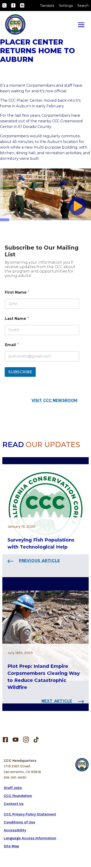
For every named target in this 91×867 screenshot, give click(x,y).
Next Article (57, 701)
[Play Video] (77, 206)
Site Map (11, 846)
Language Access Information (30, 838)
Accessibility (15, 830)
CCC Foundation (18, 795)
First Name (17, 292)
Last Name (17, 318)
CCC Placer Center (25, 100)
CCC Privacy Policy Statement (30, 814)
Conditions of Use (19, 822)
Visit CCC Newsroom (54, 400)
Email (12, 345)
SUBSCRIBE (20, 372)
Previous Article (39, 560)
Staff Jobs (13, 787)
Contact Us (14, 803)
